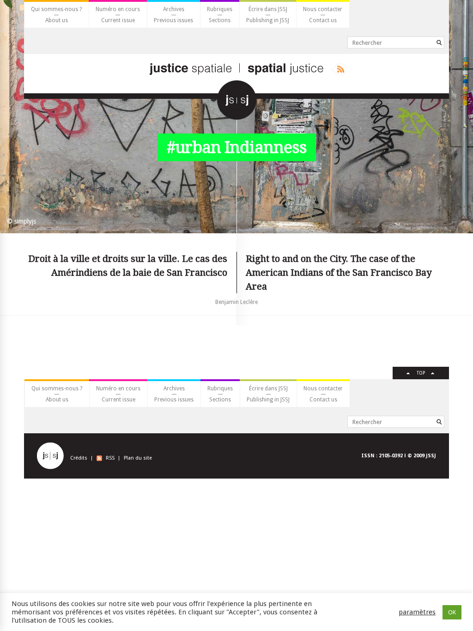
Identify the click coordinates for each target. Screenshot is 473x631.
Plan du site (138, 458)
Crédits (78, 458)
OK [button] (452, 612)
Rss (338, 69)
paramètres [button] (417, 612)
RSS (110, 458)
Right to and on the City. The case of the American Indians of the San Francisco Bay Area (338, 272)
